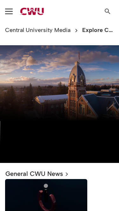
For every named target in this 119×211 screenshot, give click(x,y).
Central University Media (37, 30)
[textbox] (59, 137)
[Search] (107, 11)
